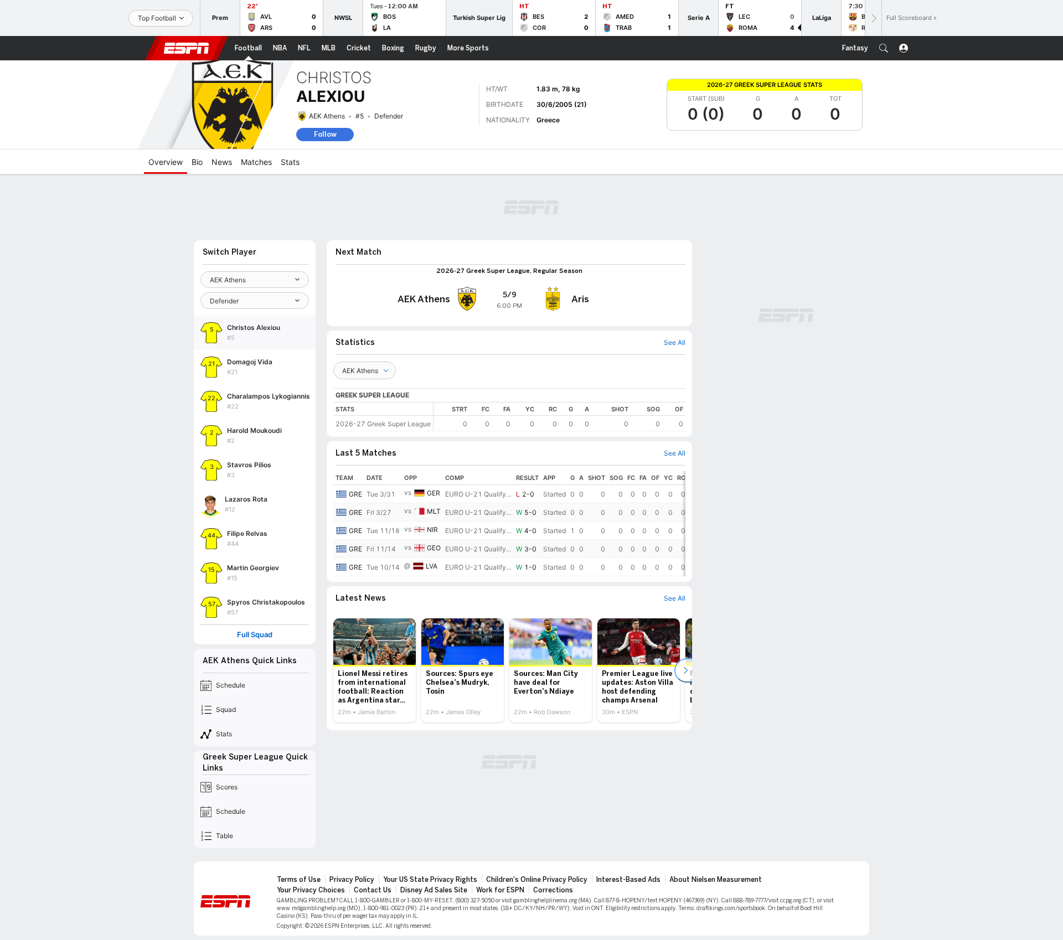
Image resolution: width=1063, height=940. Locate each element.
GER (433, 493)
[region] (559, 416)
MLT (434, 511)
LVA (431, 566)
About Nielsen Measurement (715, 880)
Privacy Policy (351, 880)
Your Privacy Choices (311, 890)
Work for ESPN (500, 890)
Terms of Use (299, 880)
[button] (883, 48)
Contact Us (372, 890)
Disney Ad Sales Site (433, 890)
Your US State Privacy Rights (430, 880)
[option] (374, 670)
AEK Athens (327, 116)
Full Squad (254, 635)
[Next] (873, 18)
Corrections (553, 890)
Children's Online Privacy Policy (536, 880)
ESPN (186, 48)
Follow (325, 134)
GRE (355, 494)
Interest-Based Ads (628, 880)
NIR (432, 529)
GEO (434, 548)
